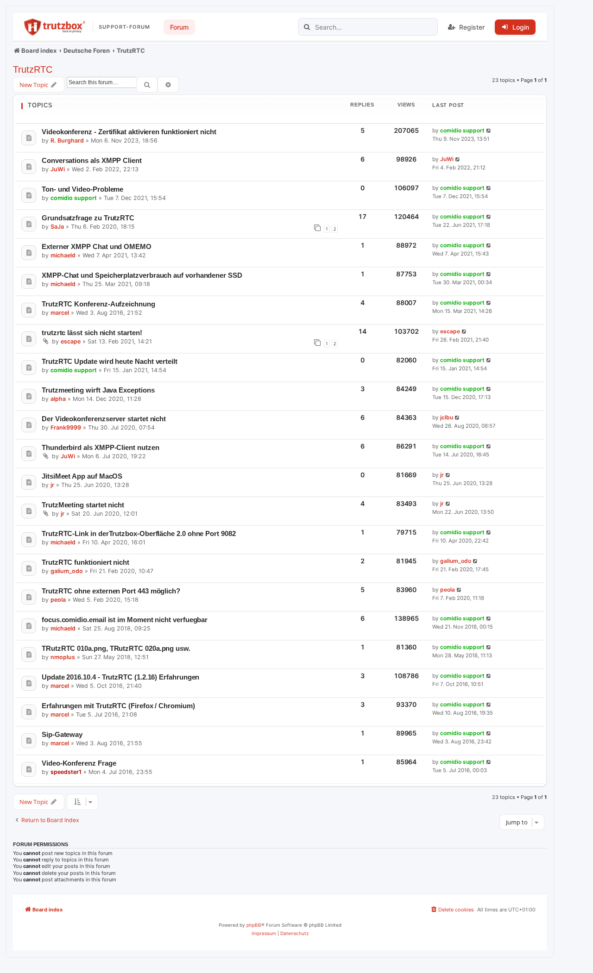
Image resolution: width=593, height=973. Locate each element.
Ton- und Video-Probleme (82, 189)
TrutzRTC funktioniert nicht (85, 562)
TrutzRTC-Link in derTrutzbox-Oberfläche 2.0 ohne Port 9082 (139, 533)
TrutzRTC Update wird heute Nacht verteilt (109, 361)
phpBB (253, 925)
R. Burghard (67, 140)
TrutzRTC (32, 69)
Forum (179, 27)
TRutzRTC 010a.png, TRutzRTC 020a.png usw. (116, 648)
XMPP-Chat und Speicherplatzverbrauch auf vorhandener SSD (142, 275)
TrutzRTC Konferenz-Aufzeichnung (98, 304)
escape (71, 341)
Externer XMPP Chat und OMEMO (96, 246)
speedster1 (66, 771)
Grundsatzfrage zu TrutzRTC (88, 218)
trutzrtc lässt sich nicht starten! (92, 333)
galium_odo (66, 571)
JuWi (57, 169)
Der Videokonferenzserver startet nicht (104, 419)
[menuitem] (452, 909)
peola (58, 599)
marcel (59, 312)
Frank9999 (65, 427)
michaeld (63, 255)
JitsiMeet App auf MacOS (82, 476)
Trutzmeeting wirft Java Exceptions (98, 390)
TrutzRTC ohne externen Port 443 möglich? (111, 591)
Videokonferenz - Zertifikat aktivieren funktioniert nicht (129, 132)
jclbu (446, 417)
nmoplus (62, 657)
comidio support (462, 130)
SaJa (57, 226)
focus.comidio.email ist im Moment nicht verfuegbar (125, 620)
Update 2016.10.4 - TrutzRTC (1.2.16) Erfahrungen (120, 677)
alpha (58, 398)
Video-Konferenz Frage (79, 763)
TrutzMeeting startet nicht (83, 505)
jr (52, 484)
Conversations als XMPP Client (92, 160)
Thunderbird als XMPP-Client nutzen (100, 447)
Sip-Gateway (62, 734)
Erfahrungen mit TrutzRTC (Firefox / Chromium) (118, 706)
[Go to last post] (489, 131)
